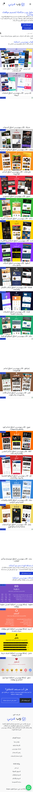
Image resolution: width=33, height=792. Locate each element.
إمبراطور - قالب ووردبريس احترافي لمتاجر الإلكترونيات (16, 369)
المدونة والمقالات (16, 775)
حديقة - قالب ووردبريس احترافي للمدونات (16, 127)
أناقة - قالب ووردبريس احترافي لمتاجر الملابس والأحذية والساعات (16, 452)
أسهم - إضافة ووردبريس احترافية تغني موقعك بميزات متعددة (16, 630)
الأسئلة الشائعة (16, 745)
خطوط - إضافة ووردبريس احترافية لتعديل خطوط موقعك (16, 605)
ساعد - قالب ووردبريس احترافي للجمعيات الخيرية (17, 218)
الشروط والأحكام (16, 778)
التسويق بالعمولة (16, 771)
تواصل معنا (16, 742)
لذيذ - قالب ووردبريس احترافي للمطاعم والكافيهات (16, 240)
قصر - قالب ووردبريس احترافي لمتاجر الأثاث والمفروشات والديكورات (16, 393)
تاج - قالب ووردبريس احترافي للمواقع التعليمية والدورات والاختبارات (17, 476)
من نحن (16, 768)
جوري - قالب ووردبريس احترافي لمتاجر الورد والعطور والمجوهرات (16, 428)
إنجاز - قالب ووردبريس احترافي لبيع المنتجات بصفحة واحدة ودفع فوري (16, 525)
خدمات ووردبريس (16, 749)
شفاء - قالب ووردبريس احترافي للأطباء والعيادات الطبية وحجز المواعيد (16, 501)
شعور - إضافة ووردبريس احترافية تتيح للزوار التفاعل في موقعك (16, 678)
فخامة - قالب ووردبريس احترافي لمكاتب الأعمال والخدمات (16, 288)
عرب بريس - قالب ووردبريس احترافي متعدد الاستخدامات (16, 69)
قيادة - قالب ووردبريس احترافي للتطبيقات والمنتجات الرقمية (16, 313)
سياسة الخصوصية (16, 782)
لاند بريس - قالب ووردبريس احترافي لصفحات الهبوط (16, 94)
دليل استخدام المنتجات (16, 756)
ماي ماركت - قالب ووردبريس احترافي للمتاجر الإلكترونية (16, 173)
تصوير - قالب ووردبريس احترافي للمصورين (16, 196)
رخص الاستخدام (16, 752)
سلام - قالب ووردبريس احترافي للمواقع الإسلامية (16, 336)
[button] (30, 4)
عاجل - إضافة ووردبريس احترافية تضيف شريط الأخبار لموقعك (16, 654)
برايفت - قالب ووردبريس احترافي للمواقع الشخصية (16, 149)
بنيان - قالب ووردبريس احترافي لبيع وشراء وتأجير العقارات (16, 560)
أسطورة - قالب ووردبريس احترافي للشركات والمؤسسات (16, 264)
